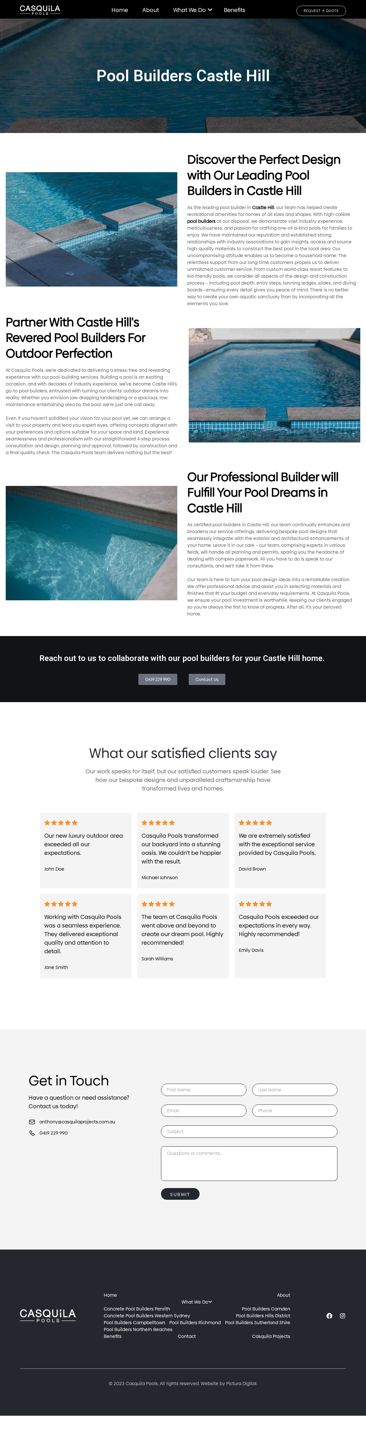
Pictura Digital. (241, 1383)
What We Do (189, 10)
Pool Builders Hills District (263, 1315)
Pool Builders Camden (266, 1309)
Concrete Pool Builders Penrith (137, 1309)
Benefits (234, 10)
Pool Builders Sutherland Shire (257, 1322)
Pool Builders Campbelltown (134, 1322)
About (150, 10)
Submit (180, 1194)
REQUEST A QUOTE (321, 11)
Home (120, 10)
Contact (187, 1336)
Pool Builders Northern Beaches (138, 1329)
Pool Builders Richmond (195, 1322)
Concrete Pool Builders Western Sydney (147, 1315)
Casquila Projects (271, 1336)
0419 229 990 (53, 1133)
